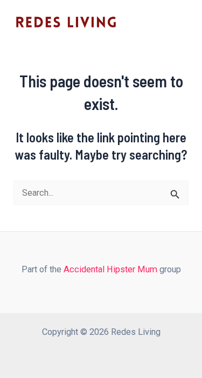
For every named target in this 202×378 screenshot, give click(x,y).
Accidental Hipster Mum (110, 269)
